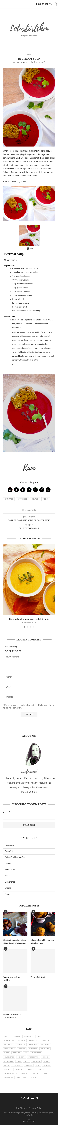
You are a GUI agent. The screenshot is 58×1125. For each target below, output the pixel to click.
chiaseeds (45, 1040)
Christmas (33, 1045)
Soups (7, 894)
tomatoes (24, 1073)
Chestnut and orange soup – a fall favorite (29, 619)
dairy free (45, 1049)
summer (31, 1069)
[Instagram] (39, 4)
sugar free (19, 1069)
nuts (19, 1061)
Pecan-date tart (38, 977)
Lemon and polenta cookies (12, 978)
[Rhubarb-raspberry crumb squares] (15, 998)
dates (6, 1053)
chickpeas (8, 1045)
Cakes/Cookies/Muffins (15, 857)
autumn (17, 1036)
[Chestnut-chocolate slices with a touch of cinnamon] (15, 924)
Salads (7, 876)
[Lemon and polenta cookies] (15, 961)
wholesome (21, 1077)
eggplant (16, 1053)
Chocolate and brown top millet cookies (42, 941)
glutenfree (22, 499)
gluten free (9, 1057)
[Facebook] (36, 4)
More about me (29, 792)
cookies (22, 1049)
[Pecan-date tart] (43, 961)
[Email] (46, 4)
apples (6, 1036)
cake (39, 1036)
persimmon (17, 1065)
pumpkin (28, 1065)
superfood (42, 1069)
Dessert (8, 864)
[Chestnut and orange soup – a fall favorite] (29, 579)
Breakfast (9, 851)
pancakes (36, 1061)
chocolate (20, 1045)
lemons (45, 1057)
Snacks (8, 888)
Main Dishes (10, 870)
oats (26, 1061)
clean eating (9, 1049)
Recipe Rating (11, 647)
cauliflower (9, 1040)
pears (6, 1065)
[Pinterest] (43, 4)
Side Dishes (10, 882)
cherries (21, 1040)
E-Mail (6, 812)
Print (31, 248)
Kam (25, 62)
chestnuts (33, 1040)
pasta (46, 1061)
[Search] (55, 4)
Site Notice (21, 1108)
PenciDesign (29, 1115)
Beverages (9, 845)
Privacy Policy (36, 1108)
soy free (7, 1069)
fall (26, 1053)
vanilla (35, 1073)
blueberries (28, 1036)
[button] (10, 489)
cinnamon (45, 1045)
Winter (33, 1077)
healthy (21, 1057)
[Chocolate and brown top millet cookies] (43, 924)
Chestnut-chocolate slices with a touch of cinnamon (14, 941)
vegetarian (8, 1077)
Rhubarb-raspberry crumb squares (12, 1015)
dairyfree (9, 499)
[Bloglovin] (50, 4)
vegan (45, 499)
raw (37, 1065)
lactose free (33, 1057)
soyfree (35, 499)
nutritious (8, 1061)
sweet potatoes (10, 1073)
